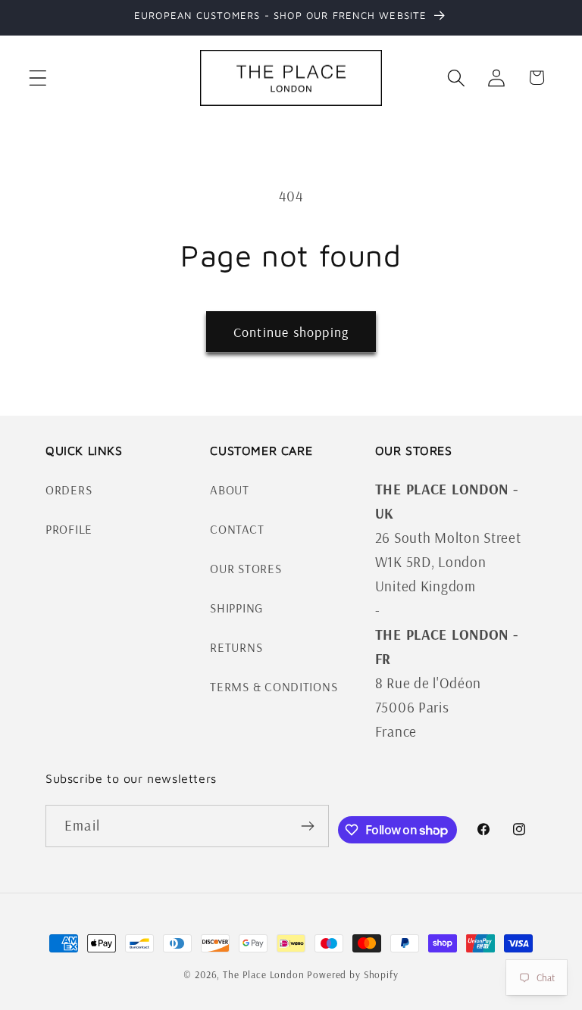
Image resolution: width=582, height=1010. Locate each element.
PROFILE (68, 529)
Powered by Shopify (352, 974)
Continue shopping (291, 332)
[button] (38, 78)
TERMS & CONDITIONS (273, 686)
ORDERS (68, 489)
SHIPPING (236, 608)
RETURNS (236, 647)
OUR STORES (245, 568)
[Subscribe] (308, 826)
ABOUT (229, 489)
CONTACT (237, 529)
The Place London (263, 974)
